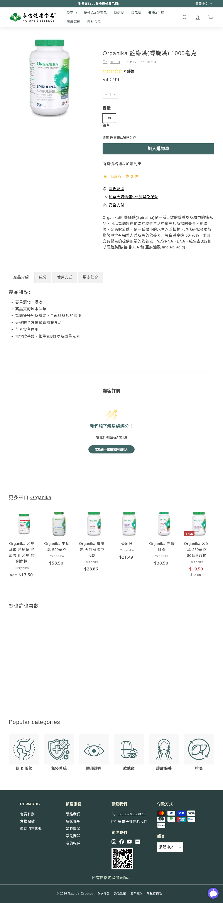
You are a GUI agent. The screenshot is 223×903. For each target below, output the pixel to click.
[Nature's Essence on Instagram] (114, 841)
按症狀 (119, 13)
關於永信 (94, 22)
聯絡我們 (73, 814)
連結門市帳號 (31, 829)
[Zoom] (48, 78)
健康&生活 (156, 13)
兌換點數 (27, 821)
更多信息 (90, 277)
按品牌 (136, 13)
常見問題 (73, 836)
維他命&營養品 (95, 13)
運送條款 (73, 821)
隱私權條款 (154, 893)
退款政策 (73, 829)
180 (109, 118)
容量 (107, 108)
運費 (106, 137)
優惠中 (72, 13)
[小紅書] (137, 841)
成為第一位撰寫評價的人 (111, 449)
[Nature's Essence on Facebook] (121, 841)
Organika (111, 61)
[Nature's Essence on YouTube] (129, 841)
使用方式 (65, 277)
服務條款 (136, 893)
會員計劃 (27, 814)
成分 (43, 277)
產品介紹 (21, 277)
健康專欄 (73, 22)
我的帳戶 (73, 843)
